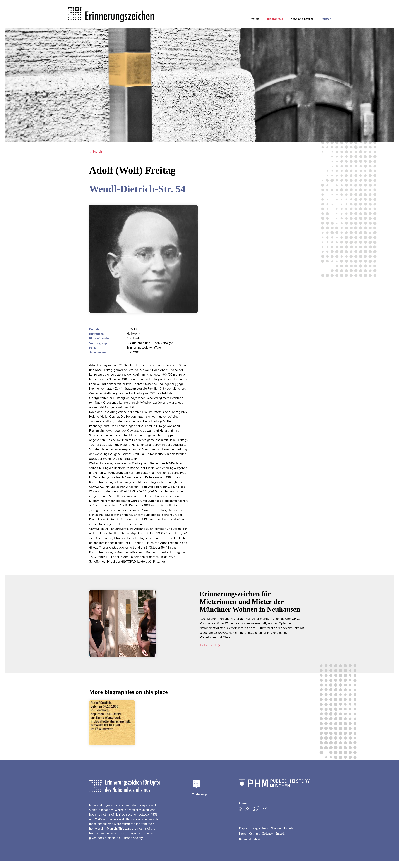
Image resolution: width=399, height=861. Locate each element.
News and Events (301, 18)
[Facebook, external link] (240, 809)
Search (97, 151)
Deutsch (325, 18)
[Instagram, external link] (247, 809)
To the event (208, 645)
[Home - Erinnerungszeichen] (111, 12)
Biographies (275, 18)
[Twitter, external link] (256, 809)
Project (254, 18)
